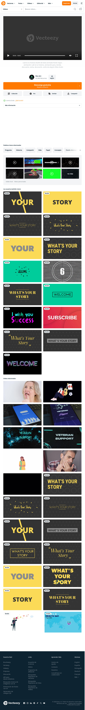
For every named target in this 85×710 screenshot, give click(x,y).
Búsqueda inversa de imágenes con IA (10, 682)
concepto (58, 149)
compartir (30, 149)
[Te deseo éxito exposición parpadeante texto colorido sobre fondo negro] (22, 316)
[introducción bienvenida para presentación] (22, 363)
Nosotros (53, 669)
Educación (6, 673)
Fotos (20, 3)
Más (49, 3)
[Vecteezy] (3, 3)
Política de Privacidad (73, 702)
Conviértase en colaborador (55, 673)
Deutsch (76, 670)
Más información (10, 104)
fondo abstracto (72, 149)
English (75, 661)
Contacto (53, 666)
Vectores (10, 3)
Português (76, 667)
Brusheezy (7, 661)
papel (48, 149)
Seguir (52, 78)
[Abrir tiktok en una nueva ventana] (37, 702)
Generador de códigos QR (8, 691)
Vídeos (29, 3)
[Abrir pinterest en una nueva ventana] (34, 702)
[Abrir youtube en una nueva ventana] (44, 702)
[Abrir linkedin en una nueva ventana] (31, 702)
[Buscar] (75, 9)
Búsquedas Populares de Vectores (32, 675)
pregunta (8, 149)
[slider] (45, 55)
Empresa (6, 670)
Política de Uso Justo (72, 704)
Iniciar (75, 3)
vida (39, 149)
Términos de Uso (60, 702)
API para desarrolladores (8, 677)
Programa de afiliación (32, 670)
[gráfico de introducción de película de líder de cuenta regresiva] (62, 270)
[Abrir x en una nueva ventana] (41, 702)
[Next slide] (76, 149)
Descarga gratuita (42, 86)
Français (76, 673)
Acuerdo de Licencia (32, 662)
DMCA (30, 666)
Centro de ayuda (53, 662)
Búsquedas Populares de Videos (32, 688)
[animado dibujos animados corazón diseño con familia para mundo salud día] (63, 621)
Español (75, 664)
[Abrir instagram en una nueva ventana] (27, 702)
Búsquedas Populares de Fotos (32, 682)
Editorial (40, 3)
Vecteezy (6, 664)
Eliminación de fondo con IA (8, 686)
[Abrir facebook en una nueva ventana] (24, 702)
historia (19, 149)
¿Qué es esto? (19, 100)
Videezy (6, 667)
